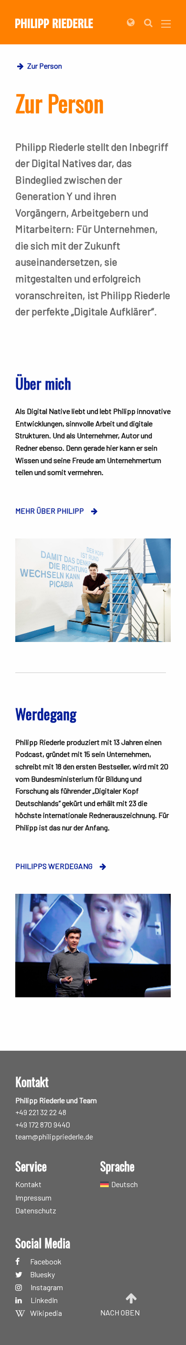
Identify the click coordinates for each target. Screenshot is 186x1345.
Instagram (47, 1287)
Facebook (46, 1261)
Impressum (33, 1198)
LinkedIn (44, 1300)
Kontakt (28, 1184)
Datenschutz (35, 1211)
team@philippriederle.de (54, 1136)
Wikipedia (46, 1313)
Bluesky (42, 1275)
